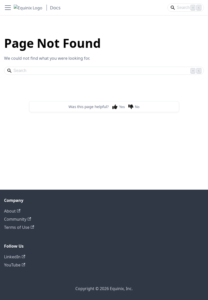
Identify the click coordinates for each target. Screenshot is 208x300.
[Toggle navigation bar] (8, 7)
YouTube (12, 265)
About (10, 211)
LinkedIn (12, 257)
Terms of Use (16, 227)
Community (15, 219)
